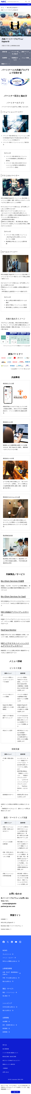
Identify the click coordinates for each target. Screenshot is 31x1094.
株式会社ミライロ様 (8, 383)
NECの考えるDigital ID (7, 922)
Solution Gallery (5, 929)
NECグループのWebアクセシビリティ (11, 1060)
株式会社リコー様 (8, 422)
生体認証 (3, 919)
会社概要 (5, 1021)
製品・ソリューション (9, 992)
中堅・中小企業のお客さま (10, 978)
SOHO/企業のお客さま (9, 1007)
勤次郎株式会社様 (8, 535)
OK (14, 1092)
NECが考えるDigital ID (12, 7)
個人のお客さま (7, 981)
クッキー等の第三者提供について (10, 1052)
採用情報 (5, 1032)
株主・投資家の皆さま (9, 1025)
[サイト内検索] (25, 1)
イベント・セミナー (8, 957)
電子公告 (5, 1045)
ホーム (2, 7)
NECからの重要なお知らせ (10, 961)
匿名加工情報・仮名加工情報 (9, 1056)
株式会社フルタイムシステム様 (11, 497)
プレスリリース (7, 954)
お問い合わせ (6, 1072)
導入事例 (5, 996)
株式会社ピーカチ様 (8, 458)
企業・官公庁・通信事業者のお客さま (10, 973)
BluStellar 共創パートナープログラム (11, 926)
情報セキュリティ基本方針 (9, 1064)
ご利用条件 (5, 1068)
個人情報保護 (6, 1048)
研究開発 (5, 1028)
